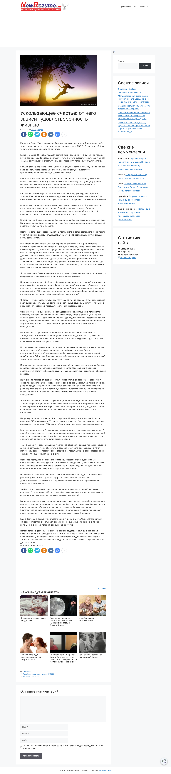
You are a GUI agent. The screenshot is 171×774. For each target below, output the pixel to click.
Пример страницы (128, 7)
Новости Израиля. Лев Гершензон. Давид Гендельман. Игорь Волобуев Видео (133, 187)
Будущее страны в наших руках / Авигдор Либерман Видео (132, 200)
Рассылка (144, 7)
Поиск (121, 61)
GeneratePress (105, 770)
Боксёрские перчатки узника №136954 (39, 674)
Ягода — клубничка (31, 676)
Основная (27, 671)
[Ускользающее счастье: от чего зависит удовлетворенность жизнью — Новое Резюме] (57, 134)
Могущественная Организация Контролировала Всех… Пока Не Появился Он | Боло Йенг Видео (133, 99)
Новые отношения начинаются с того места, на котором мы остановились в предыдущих (134, 116)
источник (101, 588)
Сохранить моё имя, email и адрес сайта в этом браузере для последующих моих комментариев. (63, 747)
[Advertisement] (85, 31)
